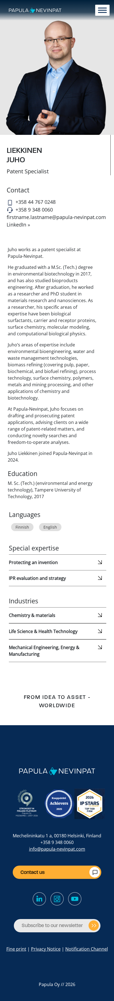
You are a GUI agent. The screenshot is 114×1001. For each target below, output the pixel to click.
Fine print (16, 949)
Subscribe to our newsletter (52, 925)
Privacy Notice (46, 949)
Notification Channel (86, 949)
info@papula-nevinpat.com (57, 849)
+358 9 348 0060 (34, 209)
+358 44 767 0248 (35, 201)
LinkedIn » (18, 224)
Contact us (32, 872)
